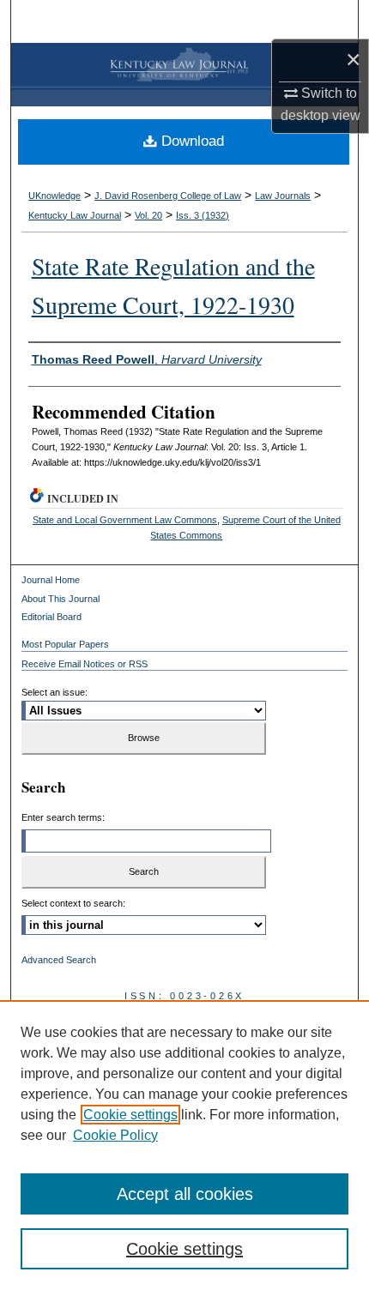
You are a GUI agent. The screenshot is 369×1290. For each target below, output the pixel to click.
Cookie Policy (115, 1135)
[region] (184, 1145)
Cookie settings (130, 1114)
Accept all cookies (185, 1194)
